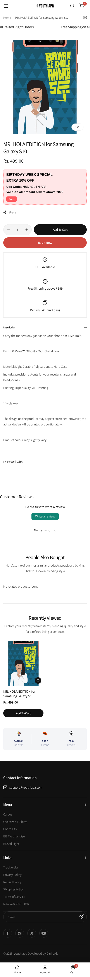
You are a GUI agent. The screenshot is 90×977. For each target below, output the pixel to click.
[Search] (72, 6)
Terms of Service (14, 897)
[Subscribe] (81, 916)
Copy (12, 199)
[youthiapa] (45, 6)
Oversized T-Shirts (15, 822)
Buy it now (45, 243)
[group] (45, 87)
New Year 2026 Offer (16, 904)
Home (7, 18)
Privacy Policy (12, 875)
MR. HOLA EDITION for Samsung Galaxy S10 (19, 693)
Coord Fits (10, 829)
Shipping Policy (13, 889)
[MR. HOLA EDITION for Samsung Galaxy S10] (23, 663)
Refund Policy (12, 882)
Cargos (7, 814)
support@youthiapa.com (25, 787)
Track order (10, 867)
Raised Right (11, 844)
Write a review (45, 516)
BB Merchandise (14, 836)
